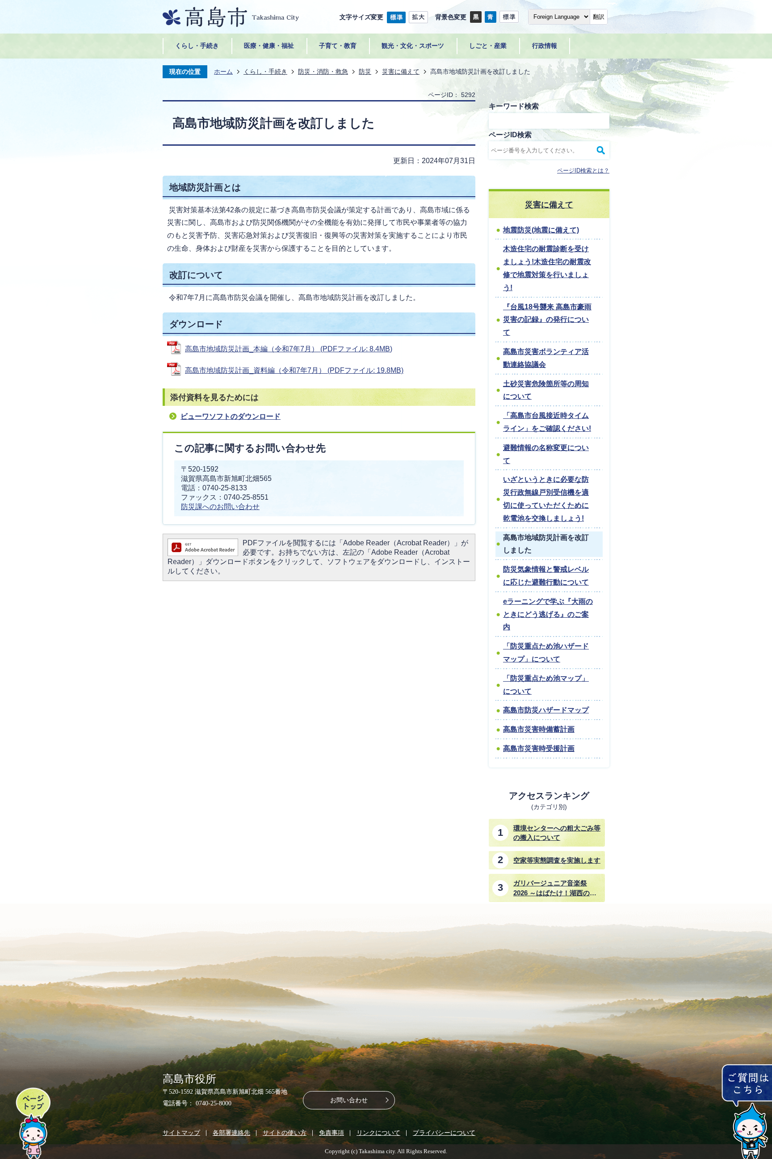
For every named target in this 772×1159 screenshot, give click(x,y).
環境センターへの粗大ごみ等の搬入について (556, 832)
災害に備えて (401, 71)
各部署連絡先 (231, 1132)
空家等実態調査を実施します (556, 860)
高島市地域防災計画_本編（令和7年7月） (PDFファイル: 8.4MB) (288, 349)
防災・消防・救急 (323, 71)
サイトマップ (181, 1132)
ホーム (223, 71)
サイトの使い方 (284, 1132)
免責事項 (331, 1132)
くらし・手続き (265, 71)
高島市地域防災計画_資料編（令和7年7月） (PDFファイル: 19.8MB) (294, 370)
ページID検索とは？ (583, 170)
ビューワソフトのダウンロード (230, 416)
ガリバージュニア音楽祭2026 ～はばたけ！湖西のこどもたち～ (554, 888)
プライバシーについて (444, 1132)
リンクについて (378, 1132)
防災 (365, 71)
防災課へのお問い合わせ (220, 506)
